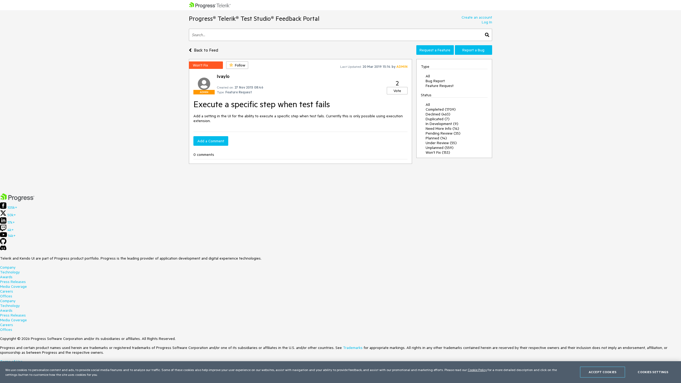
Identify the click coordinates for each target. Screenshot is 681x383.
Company (7, 267)
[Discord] (3, 249)
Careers (6, 291)
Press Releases (13, 281)
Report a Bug (473, 50)
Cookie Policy (477, 370)
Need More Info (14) (442, 128)
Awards (6, 276)
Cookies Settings (653, 372)
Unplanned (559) (440, 147)
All (428, 76)
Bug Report (435, 80)
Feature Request (440, 85)
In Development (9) (442, 123)
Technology (10, 272)
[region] (340, 372)
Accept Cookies (602, 372)
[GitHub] (3, 243)
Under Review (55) (441, 142)
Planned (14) (436, 138)
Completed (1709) (441, 109)
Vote (397, 90)
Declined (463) (438, 114)
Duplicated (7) (438, 118)
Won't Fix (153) (438, 152)
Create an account (477, 17)
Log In (487, 22)
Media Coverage (13, 286)
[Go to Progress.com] (17, 200)
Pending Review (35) (443, 133)
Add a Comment (210, 141)
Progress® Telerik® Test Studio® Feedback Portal (254, 18)
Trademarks (353, 347)
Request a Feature (435, 50)
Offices (6, 296)
